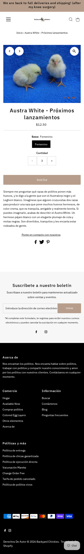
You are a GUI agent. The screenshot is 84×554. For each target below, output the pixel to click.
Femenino (41, 144)
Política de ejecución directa (20, 462)
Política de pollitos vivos (17, 484)
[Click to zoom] (74, 51)
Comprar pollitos (13, 409)
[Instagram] (46, 332)
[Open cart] (78, 19)
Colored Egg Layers (14, 415)
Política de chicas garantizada (20, 456)
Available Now (11, 404)
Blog (44, 409)
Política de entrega (14, 450)
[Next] (19, 51)
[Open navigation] (12, 19)
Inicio (19, 33)
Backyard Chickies (48, 541)
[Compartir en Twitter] (42, 243)
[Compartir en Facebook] (36, 243)
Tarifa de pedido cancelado (19, 479)
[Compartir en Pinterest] (48, 243)
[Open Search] (71, 19)
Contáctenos (49, 404)
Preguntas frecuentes (55, 415)
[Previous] (9, 51)
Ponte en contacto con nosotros (41, 235)
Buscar (46, 398)
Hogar (6, 398)
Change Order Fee (14, 473)
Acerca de (9, 426)
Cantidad (42, 153)
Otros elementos (13, 421)
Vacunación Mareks (14, 467)
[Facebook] (36, 332)
